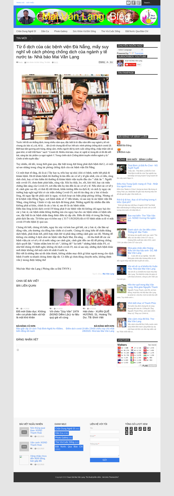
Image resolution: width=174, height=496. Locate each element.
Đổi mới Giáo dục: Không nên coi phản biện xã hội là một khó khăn (31, 314)
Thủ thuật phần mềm (93, 477)
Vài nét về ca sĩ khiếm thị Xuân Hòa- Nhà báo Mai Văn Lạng (142, 267)
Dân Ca (45, 31)
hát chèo (105, 477)
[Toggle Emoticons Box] (17, 349)
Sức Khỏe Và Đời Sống (84, 31)
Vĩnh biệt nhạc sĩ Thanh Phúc (142, 303)
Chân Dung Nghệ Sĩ (26, 31)
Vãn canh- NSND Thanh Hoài (38, 443)
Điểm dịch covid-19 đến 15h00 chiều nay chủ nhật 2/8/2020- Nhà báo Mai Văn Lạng (90, 329)
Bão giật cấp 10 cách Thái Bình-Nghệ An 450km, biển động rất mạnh (39, 329)
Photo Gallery (60, 31)
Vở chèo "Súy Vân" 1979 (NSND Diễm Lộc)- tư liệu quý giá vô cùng (64, 314)
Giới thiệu (30, 2)
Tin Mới (21, 38)
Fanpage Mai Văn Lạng (133, 3)
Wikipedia (138, 3)
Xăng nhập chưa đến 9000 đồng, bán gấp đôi (38, 458)
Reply (20, 62)
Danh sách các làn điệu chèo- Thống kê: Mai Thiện (142, 231)
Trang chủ (20, 2)
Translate (138, 53)
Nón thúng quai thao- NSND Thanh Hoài (37, 430)
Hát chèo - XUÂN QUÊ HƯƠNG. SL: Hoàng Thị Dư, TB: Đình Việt (97, 314)
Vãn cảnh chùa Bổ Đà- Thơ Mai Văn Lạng (141, 320)
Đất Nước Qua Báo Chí (136, 31)
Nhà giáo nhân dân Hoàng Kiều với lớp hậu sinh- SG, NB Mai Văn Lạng (142, 250)
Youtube (128, 3)
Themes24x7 (114, 477)
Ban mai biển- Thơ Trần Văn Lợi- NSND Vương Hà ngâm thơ (142, 218)
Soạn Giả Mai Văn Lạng (76, 477)
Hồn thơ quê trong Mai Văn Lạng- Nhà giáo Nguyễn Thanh (143, 286)
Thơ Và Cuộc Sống (110, 31)
